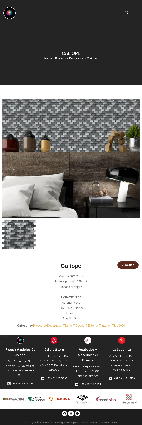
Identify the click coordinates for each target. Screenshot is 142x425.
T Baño (67, 325)
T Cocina (79, 325)
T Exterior (92, 325)
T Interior (105, 325)
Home (48, 58)
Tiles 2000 (118, 325)
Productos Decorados (69, 58)
